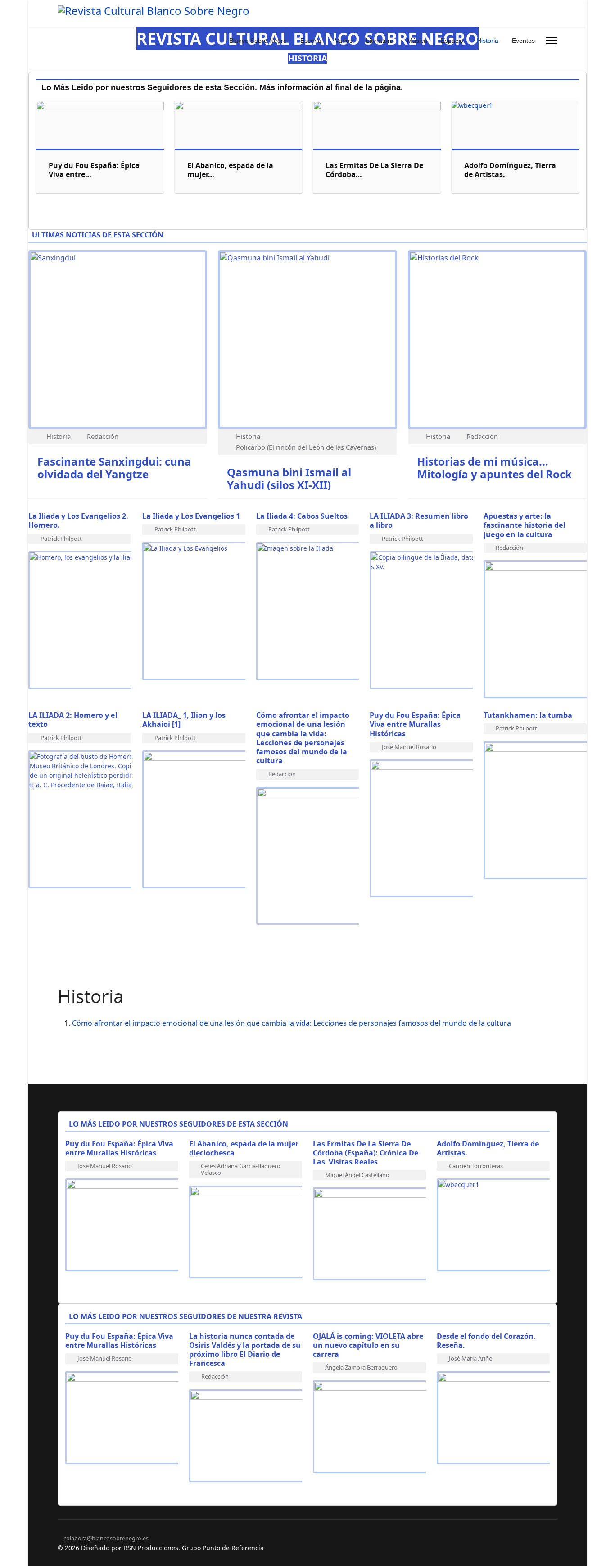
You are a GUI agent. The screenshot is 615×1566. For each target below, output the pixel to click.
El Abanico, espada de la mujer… (230, 169)
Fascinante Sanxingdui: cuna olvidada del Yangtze (114, 467)
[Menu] (551, 40)
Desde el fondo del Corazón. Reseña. (486, 1340)
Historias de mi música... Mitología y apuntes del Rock (494, 467)
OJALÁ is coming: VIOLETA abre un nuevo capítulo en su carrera (368, 1345)
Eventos (523, 40)
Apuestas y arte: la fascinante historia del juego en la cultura (524, 525)
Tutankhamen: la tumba (528, 715)
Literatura (379, 40)
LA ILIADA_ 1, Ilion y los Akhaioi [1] (184, 719)
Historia (487, 40)
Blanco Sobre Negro (258, 40)
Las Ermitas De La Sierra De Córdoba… (374, 169)
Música (417, 40)
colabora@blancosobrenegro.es (106, 1538)
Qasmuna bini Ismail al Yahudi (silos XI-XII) (289, 478)
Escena (310, 40)
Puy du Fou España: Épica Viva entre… (94, 169)
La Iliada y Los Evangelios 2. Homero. (78, 520)
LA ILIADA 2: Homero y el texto (73, 719)
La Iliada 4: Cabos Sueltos (302, 516)
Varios (344, 40)
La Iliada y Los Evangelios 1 (191, 516)
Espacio (452, 40)
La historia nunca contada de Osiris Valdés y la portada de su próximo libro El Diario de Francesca (245, 1349)
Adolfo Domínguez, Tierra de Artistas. (510, 169)
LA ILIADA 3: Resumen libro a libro (419, 520)
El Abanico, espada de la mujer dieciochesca (243, 1148)
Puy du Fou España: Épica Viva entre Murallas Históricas (415, 724)
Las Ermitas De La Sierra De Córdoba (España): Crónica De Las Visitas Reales (365, 1153)
